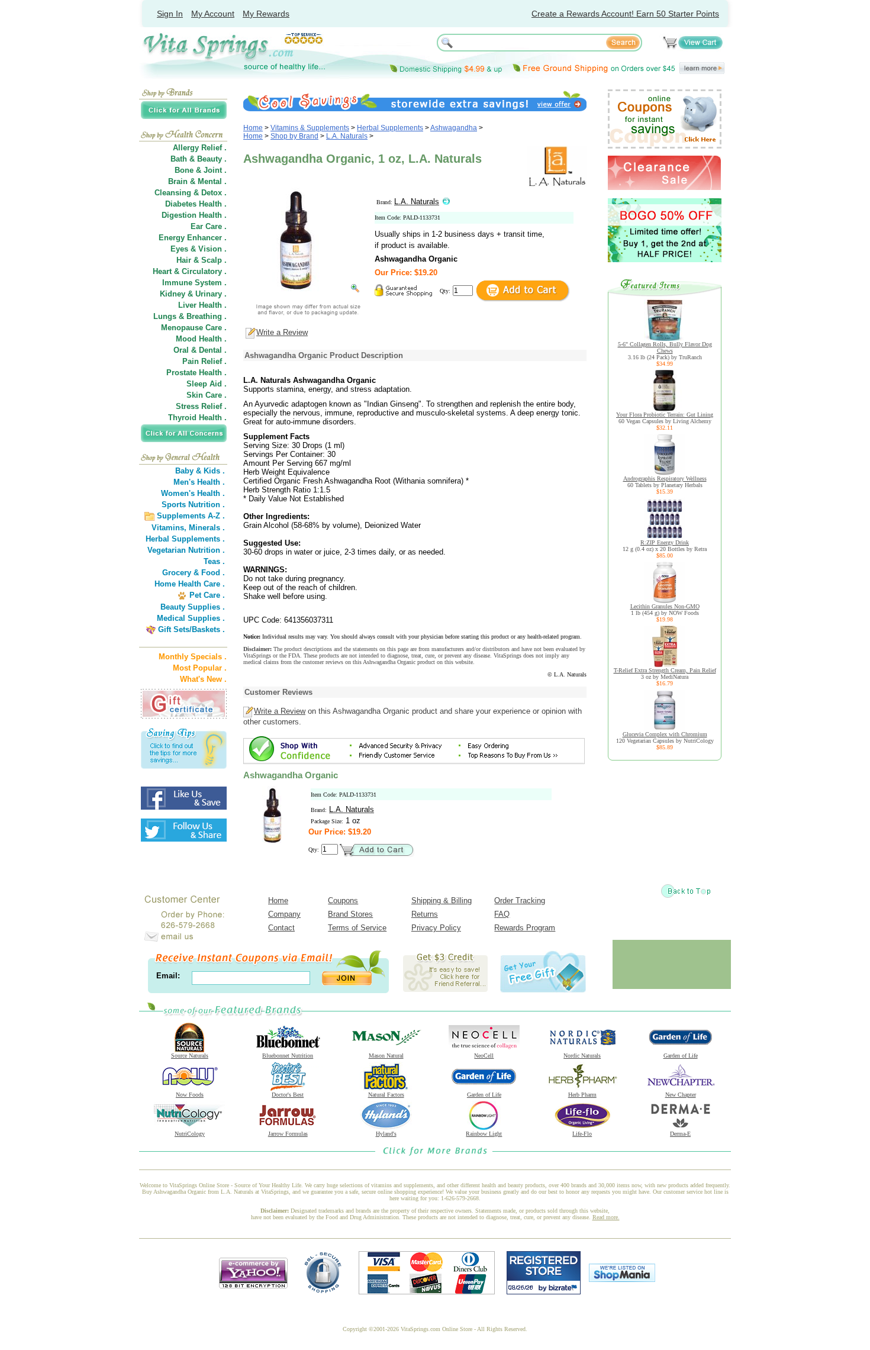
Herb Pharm (582, 1094)
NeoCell (484, 1055)
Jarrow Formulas (288, 1133)
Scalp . (214, 260)
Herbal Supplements (390, 128)
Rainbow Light (484, 1133)
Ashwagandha (453, 128)
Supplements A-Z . (191, 515)
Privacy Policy (436, 927)
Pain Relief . (204, 361)
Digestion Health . (194, 215)
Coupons (343, 900)
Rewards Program (524, 927)
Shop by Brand (294, 136)
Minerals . (207, 527)
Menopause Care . (194, 327)
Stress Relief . (201, 406)
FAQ (502, 914)
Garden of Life (680, 1055)
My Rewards (266, 13)
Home (253, 128)
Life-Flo (582, 1133)
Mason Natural (386, 1055)
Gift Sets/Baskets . (191, 629)
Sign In (170, 13)
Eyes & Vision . (198, 248)
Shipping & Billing (441, 900)
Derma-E (680, 1133)
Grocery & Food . (193, 572)
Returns (424, 914)
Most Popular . (200, 667)
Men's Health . (199, 482)
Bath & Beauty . (198, 158)
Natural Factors (386, 1094)
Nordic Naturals (582, 1055)
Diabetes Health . (196, 203)
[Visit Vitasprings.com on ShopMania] (622, 1279)
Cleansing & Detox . (190, 192)
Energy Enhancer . (193, 237)
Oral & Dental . (200, 350)
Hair (183, 260)
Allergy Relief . (200, 147)
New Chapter (680, 1094)
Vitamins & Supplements (309, 128)
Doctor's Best (288, 1094)
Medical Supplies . (191, 618)
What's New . (203, 679)
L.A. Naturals (347, 136)
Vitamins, (169, 527)
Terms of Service (357, 927)
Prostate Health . (196, 372)
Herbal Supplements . (185, 538)
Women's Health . (193, 493)
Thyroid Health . (197, 417)
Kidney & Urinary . (193, 293)
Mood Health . (201, 338)
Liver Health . (202, 305)
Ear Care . (209, 226)
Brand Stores (350, 914)
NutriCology (190, 1133)
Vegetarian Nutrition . (186, 550)
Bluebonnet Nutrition (287, 1055)
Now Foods (190, 1094)
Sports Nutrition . (193, 504)
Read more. (606, 1217)
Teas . (214, 561)
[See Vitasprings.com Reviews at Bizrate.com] (544, 1291)
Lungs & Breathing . (190, 316)
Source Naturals (189, 1055)
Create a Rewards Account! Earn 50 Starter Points (625, 13)
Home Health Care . (189, 583)
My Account (212, 13)
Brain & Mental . (197, 181)
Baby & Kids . (200, 470)
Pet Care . (207, 595)
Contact (281, 927)
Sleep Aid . (206, 383)
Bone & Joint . (201, 170)
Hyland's (386, 1133)
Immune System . (194, 282)
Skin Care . (206, 395)
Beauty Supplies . (192, 606)
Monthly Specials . (193, 656)
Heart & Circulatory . (190, 271)
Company (284, 914)
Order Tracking (519, 900)
